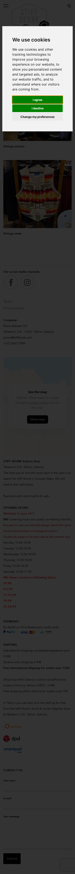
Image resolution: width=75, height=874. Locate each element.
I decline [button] (38, 108)
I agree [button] (37, 99)
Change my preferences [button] (37, 117)
